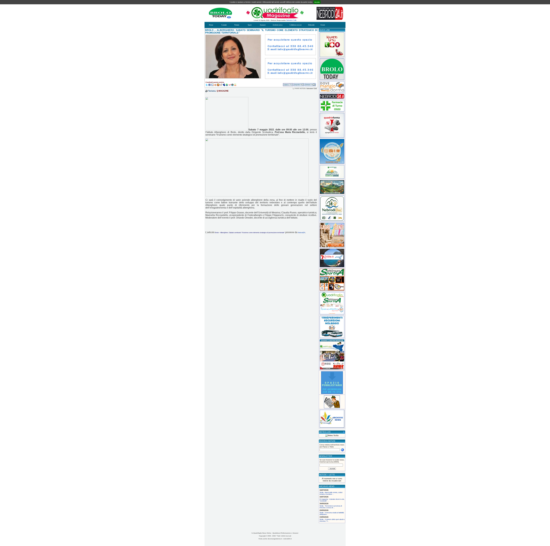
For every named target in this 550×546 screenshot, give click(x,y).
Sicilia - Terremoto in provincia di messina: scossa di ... (331, 506)
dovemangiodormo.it (275, 539)
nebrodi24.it (287, 539)
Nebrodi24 (301, 232)
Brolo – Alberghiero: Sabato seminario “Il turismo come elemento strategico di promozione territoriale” (250, 232)
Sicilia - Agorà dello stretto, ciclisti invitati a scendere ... (331, 493)
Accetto (317, 2)
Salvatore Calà (291, 20)
